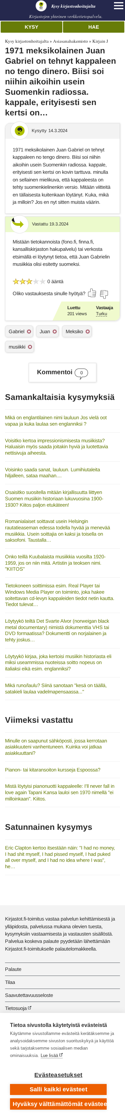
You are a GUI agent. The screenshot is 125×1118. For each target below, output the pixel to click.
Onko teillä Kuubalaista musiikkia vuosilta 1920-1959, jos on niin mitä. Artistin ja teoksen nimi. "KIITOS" (55, 563)
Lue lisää (49, 1055)
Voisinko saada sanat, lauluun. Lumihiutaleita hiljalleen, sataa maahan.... (52, 473)
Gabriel (16, 331)
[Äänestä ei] (103, 294)
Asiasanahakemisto (70, 41)
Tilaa (10, 982)
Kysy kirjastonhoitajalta (27, 41)
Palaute (13, 969)
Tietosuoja (16, 1008)
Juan (45, 331)
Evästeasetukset (58, 1075)
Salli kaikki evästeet (58, 1089)
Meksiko (74, 331)
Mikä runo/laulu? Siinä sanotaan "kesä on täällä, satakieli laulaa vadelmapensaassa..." (56, 688)
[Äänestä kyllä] (92, 293)
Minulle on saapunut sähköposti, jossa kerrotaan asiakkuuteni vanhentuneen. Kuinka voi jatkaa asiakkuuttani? (56, 747)
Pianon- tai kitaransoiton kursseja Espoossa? (52, 769)
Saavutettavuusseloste (29, 995)
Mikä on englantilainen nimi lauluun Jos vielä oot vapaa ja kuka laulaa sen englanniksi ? (56, 421)
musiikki (17, 347)
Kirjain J (100, 41)
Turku (101, 313)
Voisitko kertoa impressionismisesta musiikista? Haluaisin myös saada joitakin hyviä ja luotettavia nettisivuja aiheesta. (56, 447)
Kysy (31, 27)
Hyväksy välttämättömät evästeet (60, 1104)
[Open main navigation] (118, 5)
